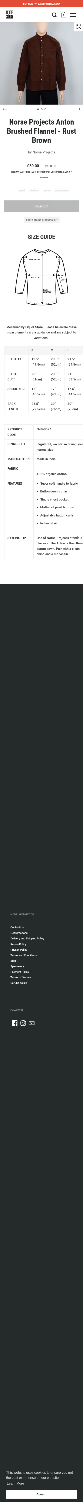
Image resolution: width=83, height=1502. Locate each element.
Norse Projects (44, 152)
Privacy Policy (18, 949)
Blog (13, 960)
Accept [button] (41, 1494)
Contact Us (17, 927)
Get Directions (19, 933)
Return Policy (18, 944)
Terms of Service (20, 977)
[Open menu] (73, 15)
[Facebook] (14, 1023)
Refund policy (18, 982)
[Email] (31, 1023)
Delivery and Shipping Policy (27, 938)
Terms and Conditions (23, 955)
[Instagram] (23, 1023)
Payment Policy (19, 971)
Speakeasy (17, 966)
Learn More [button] (15, 1483)
